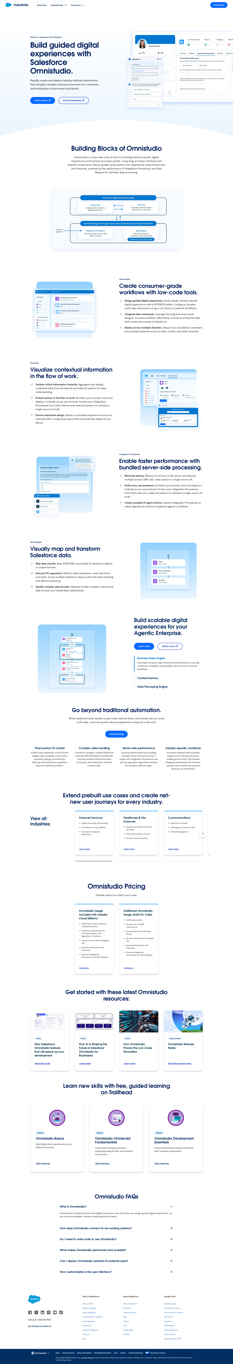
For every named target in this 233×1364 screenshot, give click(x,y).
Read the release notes (179, 1063)
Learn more (144, 646)
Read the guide (42, 1063)
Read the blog (116, 734)
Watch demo (41, 100)
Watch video (168, 646)
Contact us (84, 968)
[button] (203, 834)
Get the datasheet (72, 100)
